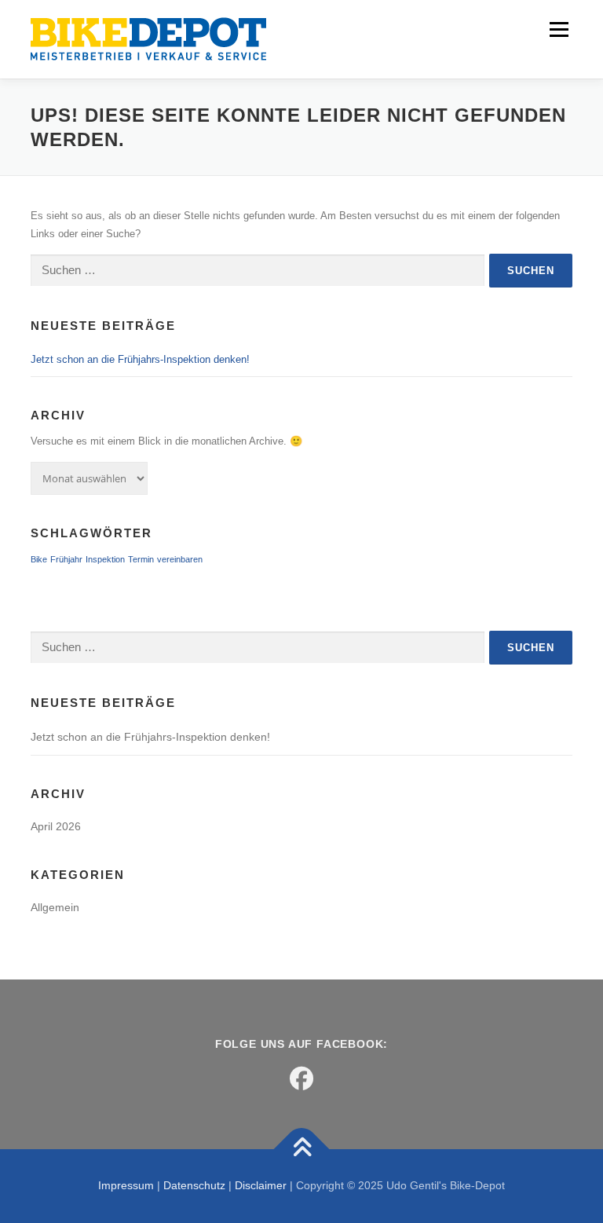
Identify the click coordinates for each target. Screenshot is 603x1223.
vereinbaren (180, 559)
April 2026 (56, 826)
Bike (39, 559)
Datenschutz (194, 1185)
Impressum (126, 1185)
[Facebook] (301, 1078)
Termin (141, 559)
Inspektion (105, 559)
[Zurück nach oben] (302, 1149)
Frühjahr (66, 559)
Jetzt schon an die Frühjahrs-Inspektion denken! (140, 359)
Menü (557, 29)
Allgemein (55, 907)
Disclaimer (261, 1185)
